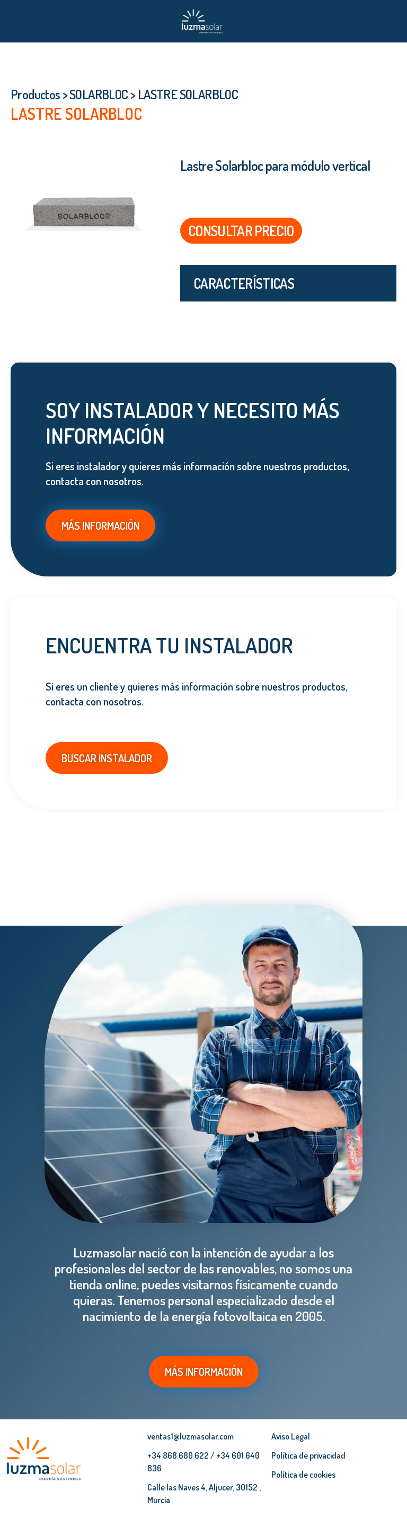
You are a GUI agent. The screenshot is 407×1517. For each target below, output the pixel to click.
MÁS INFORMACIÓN (100, 525)
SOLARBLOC (98, 94)
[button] (16, 21)
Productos (35, 94)
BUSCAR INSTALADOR (106, 758)
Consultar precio (241, 230)
